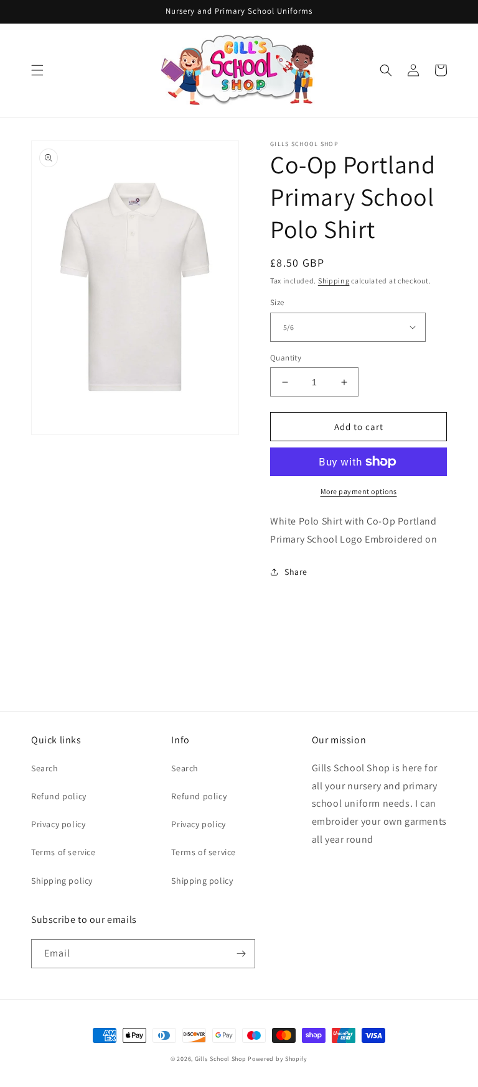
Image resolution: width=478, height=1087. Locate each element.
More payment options (359, 491)
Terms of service (63, 852)
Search (45, 768)
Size (277, 302)
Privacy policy (58, 824)
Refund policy (59, 796)
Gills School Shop (220, 1059)
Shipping (334, 280)
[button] (37, 70)
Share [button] (295, 571)
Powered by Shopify (277, 1059)
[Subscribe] (241, 953)
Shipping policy (62, 880)
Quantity (285, 357)
